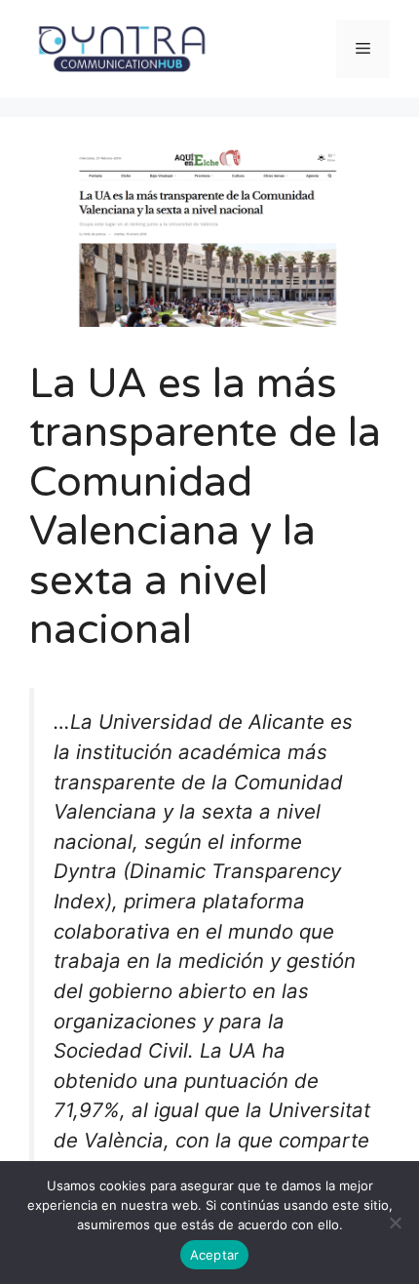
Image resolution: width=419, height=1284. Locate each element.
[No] (394, 1222)
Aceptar (215, 1255)
